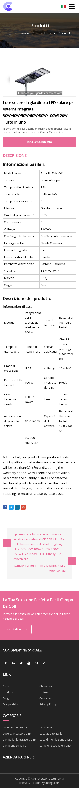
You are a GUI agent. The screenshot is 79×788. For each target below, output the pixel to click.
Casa (15, 33)
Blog (6, 698)
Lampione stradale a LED (55, 745)
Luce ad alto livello (51, 733)
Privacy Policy (48, 704)
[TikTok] (44, 663)
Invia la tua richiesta (39, 142)
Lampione (46, 727)
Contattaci (14, 629)
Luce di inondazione (15, 727)
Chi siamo (46, 686)
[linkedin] (13, 663)
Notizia (44, 692)
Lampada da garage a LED (19, 739)
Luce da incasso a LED (17, 733)
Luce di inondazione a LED (56, 739)
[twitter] (21, 663)
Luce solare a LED (46, 33)
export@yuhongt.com (46, 783)
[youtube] (29, 663)
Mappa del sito (12, 704)
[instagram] (36, 663)
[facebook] (6, 663)
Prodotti (26, 33)
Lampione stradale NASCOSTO (14, 746)
